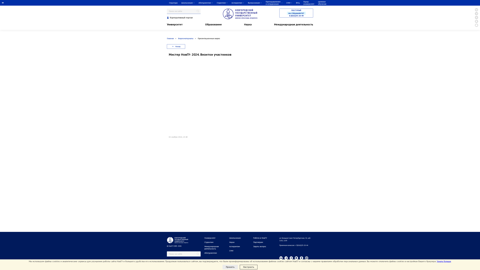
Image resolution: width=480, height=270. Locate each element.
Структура (173, 3)
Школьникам (235, 238)
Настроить (248, 267)
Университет (175, 24)
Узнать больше (444, 261)
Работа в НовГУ (260, 238)
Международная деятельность (293, 24)
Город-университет (308, 3)
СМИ (231, 251)
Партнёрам (258, 242)
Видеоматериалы (185, 38)
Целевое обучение (322, 3)
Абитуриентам (210, 253)
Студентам (208, 242)
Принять (230, 267)
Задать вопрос (259, 246)
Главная (170, 38)
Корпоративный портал (181, 17)
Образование (213, 24)
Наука (248, 24)
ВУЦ (298, 3)
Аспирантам (234, 246)
